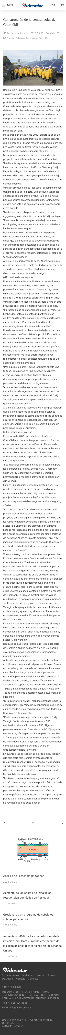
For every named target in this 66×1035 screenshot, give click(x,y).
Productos (27, 975)
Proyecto (53, 975)
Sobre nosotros (10, 975)
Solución (40, 975)
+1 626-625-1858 (18, 1002)
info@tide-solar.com (21, 1007)
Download (7, 978)
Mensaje (20, 978)
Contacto (33, 978)
